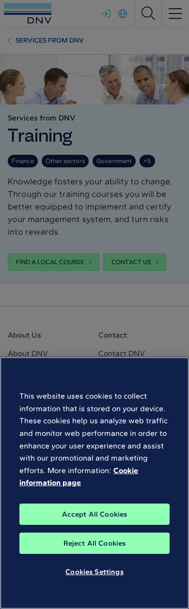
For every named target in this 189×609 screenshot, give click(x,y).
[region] (94, 483)
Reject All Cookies (94, 543)
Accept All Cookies (94, 514)
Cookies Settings (94, 571)
